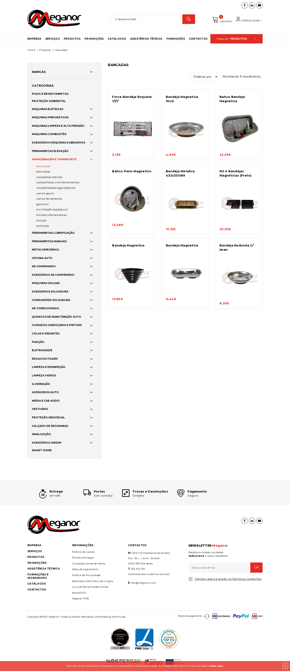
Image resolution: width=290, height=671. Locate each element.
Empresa (34, 38)
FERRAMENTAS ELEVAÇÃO (50, 151)
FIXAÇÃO (38, 342)
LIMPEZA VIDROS (44, 375)
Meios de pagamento (85, 569)
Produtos (72, 38)
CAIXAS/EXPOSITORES (49, 177)
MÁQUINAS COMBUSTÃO (49, 134)
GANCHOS (42, 204)
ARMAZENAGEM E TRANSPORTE (54, 159)
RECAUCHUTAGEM (45, 358)
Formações (175, 38)
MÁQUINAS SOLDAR (46, 283)
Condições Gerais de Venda (88, 563)
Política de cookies (83, 551)
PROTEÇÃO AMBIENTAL (49, 101)
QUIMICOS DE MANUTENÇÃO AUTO (56, 316)
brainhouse (119, 616)
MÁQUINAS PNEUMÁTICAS (50, 117)
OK (256, 567)
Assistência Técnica (146, 38)
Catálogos (117, 38)
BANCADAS (43, 166)
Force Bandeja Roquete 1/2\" (132, 99)
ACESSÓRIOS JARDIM (46, 442)
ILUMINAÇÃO (41, 384)
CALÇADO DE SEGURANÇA (50, 425)
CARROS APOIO (45, 193)
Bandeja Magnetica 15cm (182, 99)
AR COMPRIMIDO (44, 266)
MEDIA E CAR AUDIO (46, 400)
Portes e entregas (83, 557)
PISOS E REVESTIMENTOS (50, 93)
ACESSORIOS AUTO (45, 392)
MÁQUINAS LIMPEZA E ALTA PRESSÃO (58, 125)
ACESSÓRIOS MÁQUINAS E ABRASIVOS (58, 142)
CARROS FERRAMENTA (49, 198)
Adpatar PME (80, 598)
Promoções (94, 38)
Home (31, 50)
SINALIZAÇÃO (41, 434)
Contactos (198, 38)
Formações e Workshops (37, 576)
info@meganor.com (143, 582)
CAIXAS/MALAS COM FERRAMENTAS (57, 182)
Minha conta (250, 20)
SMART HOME (42, 450)
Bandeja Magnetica (128, 245)
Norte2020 (79, 592)
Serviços (52, 38)
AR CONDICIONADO (45, 308)
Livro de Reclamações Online (90, 586)
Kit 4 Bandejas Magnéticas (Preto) (236, 173)
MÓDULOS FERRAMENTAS (51, 215)
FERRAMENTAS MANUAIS (49, 241)
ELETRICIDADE (42, 350)
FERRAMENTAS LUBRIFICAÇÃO (53, 232)
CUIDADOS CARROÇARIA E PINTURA (57, 325)
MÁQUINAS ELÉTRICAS (47, 109)
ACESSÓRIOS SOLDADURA (50, 291)
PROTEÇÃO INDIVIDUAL (48, 417)
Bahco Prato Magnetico (131, 171)
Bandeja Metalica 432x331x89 (180, 173)
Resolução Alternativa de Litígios (92, 581)
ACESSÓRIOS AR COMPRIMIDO (53, 274)
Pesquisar (232, 38)
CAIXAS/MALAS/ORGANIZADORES (56, 187)
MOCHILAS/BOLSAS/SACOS (52, 209)
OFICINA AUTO (42, 258)
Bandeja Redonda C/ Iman (237, 248)
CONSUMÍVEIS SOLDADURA (51, 300)
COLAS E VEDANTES (45, 333)
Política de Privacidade (86, 575)
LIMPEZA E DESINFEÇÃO (48, 367)
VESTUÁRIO (40, 409)
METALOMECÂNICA (45, 249)
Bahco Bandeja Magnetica (232, 99)
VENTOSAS (42, 225)
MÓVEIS (41, 220)
